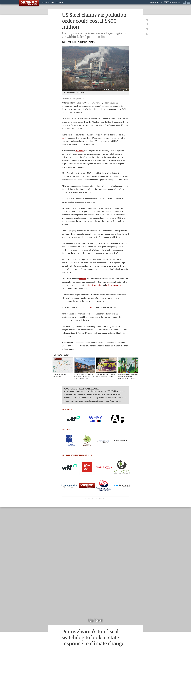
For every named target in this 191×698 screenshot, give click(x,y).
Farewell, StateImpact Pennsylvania (60, 375)
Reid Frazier (92, 394)
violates (82, 278)
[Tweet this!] (147, 19)
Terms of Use (89, 498)
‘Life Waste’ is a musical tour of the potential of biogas (105, 375)
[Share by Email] (147, 29)
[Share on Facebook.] (147, 24)
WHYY (115, 391)
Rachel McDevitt (105, 394)
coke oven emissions (114, 285)
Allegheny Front (70, 394)
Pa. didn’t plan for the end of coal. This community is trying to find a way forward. (84, 376)
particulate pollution (93, 285)
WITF (109, 391)
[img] (63, 365)
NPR (166, 2)
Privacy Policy (101, 498)
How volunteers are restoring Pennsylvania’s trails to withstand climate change (128, 376)
